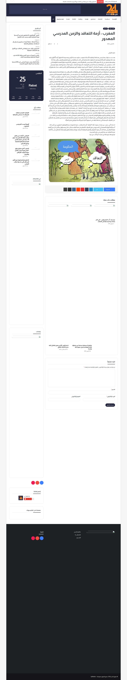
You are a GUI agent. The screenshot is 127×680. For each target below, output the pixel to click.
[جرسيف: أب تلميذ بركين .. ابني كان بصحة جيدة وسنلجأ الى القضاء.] (105, 211)
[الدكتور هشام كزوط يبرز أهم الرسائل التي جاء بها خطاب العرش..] (35, 164)
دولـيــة (86, 19)
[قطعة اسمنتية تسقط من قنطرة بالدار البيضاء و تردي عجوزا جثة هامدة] (81, 274)
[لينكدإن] (91, 189)
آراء (53, 19)
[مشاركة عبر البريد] (69, 189)
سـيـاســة (107, 19)
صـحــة (68, 19)
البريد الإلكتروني (110, 396)
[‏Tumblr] (87, 189)
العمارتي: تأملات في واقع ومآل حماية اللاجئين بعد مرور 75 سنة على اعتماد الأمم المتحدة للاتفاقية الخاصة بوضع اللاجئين (21, 139)
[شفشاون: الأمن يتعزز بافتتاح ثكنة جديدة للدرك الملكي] (58, 274)
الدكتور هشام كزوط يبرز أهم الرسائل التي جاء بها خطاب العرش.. (21, 162)
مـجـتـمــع (93, 19)
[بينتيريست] (82, 189)
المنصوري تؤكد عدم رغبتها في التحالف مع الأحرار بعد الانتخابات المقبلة (79, 1)
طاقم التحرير (77, 532)
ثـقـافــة (74, 19)
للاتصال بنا (78, 535)
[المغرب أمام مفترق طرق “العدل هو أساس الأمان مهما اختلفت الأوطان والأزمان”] (35, 153)
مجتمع (105, 28)
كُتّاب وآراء (111, 28)
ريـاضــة (80, 19)
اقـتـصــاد (100, 19)
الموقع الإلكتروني (75, 396)
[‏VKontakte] (74, 189)
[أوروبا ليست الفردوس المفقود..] (35, 128)
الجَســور (78, 537)
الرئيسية (114, 19)
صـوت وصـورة (60, 19)
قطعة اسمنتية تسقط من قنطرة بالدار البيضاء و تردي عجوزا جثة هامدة (82, 347)
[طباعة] (65, 189)
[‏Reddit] (78, 189)
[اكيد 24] (112, 9)
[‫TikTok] (33, 483)
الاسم (113, 389)
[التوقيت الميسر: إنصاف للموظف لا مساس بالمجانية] (35, 117)
